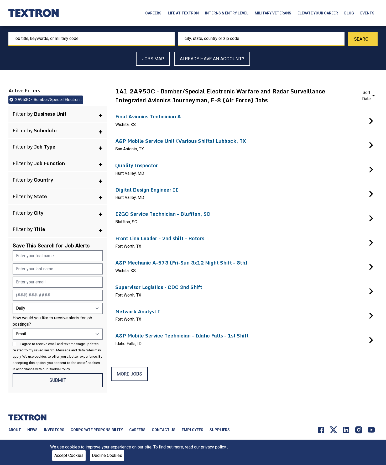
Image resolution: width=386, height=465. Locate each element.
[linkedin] (346, 429)
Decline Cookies (107, 455)
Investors (54, 430)
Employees (192, 430)
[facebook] (321, 429)
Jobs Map (153, 58)
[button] (58, 114)
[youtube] (371, 429)
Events (367, 13)
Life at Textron (183, 13)
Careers (153, 13)
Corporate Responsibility (97, 430)
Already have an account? (212, 58)
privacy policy (214, 447)
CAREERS (137, 430)
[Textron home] (33, 13)
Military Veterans (273, 13)
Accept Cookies (69, 455)
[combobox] (91, 39)
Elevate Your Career (318, 13)
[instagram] (358, 429)
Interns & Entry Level (226, 13)
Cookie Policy (59, 369)
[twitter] (333, 429)
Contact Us (163, 430)
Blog (349, 13)
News (32, 430)
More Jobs (129, 374)
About (14, 430)
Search (363, 39)
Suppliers (220, 430)
